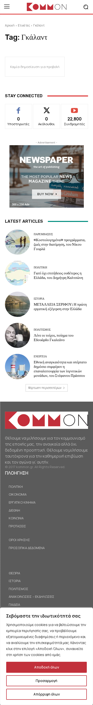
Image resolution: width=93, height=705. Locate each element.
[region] (46, 656)
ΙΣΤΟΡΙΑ (39, 298)
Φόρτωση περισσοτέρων (45, 388)
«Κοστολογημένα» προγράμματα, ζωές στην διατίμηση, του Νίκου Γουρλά (60, 244)
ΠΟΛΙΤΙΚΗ (40, 267)
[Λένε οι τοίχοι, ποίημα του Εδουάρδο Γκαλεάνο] (17, 335)
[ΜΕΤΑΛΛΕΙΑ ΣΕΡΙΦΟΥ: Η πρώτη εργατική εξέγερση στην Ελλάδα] (17, 304)
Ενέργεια (40, 356)
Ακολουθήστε (46, 108)
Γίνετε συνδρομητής (74, 109)
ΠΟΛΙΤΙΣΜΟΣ (42, 329)
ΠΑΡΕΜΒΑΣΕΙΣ (43, 234)
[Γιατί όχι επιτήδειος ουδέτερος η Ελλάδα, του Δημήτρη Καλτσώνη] (17, 273)
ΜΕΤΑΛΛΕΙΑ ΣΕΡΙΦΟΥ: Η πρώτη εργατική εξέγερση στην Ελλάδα (60, 306)
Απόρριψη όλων (46, 694)
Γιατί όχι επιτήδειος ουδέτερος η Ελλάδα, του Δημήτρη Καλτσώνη (58, 275)
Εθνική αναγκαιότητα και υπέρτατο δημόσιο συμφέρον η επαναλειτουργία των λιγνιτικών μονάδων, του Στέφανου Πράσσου (60, 369)
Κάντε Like (18, 108)
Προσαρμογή (46, 680)
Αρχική (10, 25)
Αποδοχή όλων (46, 667)
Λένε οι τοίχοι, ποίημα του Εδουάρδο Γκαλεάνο (53, 337)
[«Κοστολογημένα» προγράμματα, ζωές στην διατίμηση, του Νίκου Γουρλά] (17, 242)
